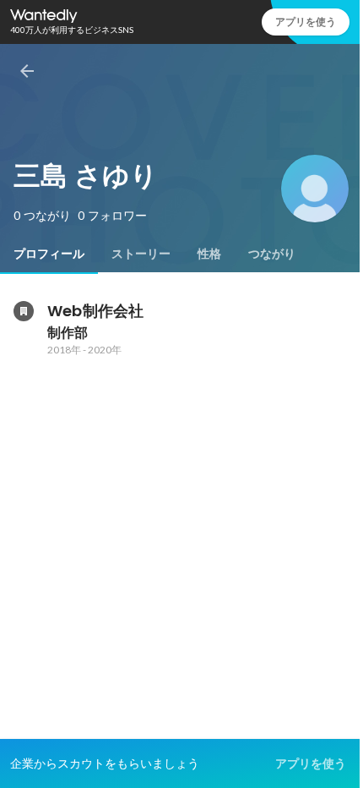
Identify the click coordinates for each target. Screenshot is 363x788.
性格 (209, 253)
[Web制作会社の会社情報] (24, 311)
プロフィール (49, 253)
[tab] (49, 253)
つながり (271, 253)
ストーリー (141, 253)
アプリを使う (305, 21)
